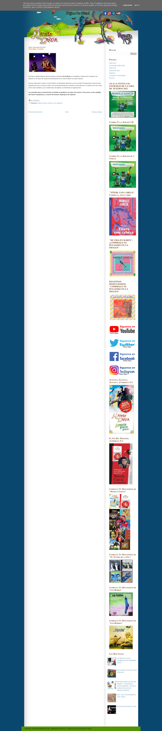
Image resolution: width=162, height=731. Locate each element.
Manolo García (42, 103)
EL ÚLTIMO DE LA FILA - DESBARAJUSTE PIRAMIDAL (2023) (126, 660)
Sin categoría (58, 103)
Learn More (127, 5)
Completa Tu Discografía (117, 75)
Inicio (67, 112)
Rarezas (112, 78)
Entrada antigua (97, 112)
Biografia (112, 73)
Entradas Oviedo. (36, 49)
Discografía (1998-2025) (117, 65)
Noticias (50, 103)
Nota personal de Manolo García (125, 706)
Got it (137, 5)
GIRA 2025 (112, 63)
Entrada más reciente (35, 112)
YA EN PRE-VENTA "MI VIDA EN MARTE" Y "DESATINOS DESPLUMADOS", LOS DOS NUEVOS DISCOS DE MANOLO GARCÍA (125, 686)
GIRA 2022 (112, 68)
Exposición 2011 (114, 70)
